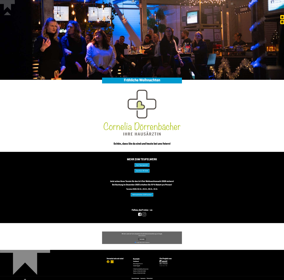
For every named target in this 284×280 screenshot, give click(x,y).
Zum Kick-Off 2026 (142, 171)
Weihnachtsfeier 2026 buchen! (142, 195)
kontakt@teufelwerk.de (142, 269)
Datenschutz (150, 278)
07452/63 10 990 (141, 271)
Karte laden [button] (142, 239)
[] (282, 23)
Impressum (143, 278)
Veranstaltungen (135, 278)
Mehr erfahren (142, 235)
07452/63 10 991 (141, 273)
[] (282, 18)
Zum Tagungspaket (142, 165)
